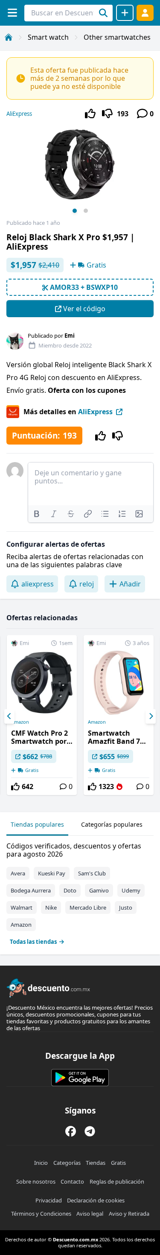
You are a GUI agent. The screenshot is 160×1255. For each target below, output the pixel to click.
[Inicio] (8, 37)
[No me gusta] (107, 113)
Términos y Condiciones (41, 1213)
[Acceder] (145, 13)
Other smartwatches (117, 37)
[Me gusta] (90, 113)
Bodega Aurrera (31, 890)
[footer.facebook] (70, 1131)
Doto (70, 890)
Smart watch (48, 37)
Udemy (131, 890)
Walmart (21, 907)
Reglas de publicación (117, 1181)
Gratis (118, 1163)
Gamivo (99, 890)
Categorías (67, 1163)
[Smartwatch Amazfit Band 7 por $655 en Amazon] (119, 715)
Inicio (41, 1163)
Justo (125, 907)
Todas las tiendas (33, 942)
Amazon (20, 722)
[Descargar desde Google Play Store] (80, 1077)
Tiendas (95, 1163)
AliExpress (19, 114)
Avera (18, 873)
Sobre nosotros (35, 1181)
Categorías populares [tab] (112, 824)
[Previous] (9, 716)
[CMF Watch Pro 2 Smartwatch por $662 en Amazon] (42, 715)
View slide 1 (75, 211)
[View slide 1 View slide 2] (80, 172)
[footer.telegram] (89, 1131)
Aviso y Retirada (129, 1213)
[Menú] (12, 12)
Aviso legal (89, 1213)
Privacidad (48, 1200)
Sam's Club (92, 873)
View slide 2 (86, 211)
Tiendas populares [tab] (37, 824)
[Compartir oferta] (125, 13)
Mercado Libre (88, 907)
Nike (51, 907)
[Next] (150, 716)
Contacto (72, 1181)
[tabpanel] (80, 892)
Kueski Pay (51, 873)
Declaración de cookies (96, 1200)
